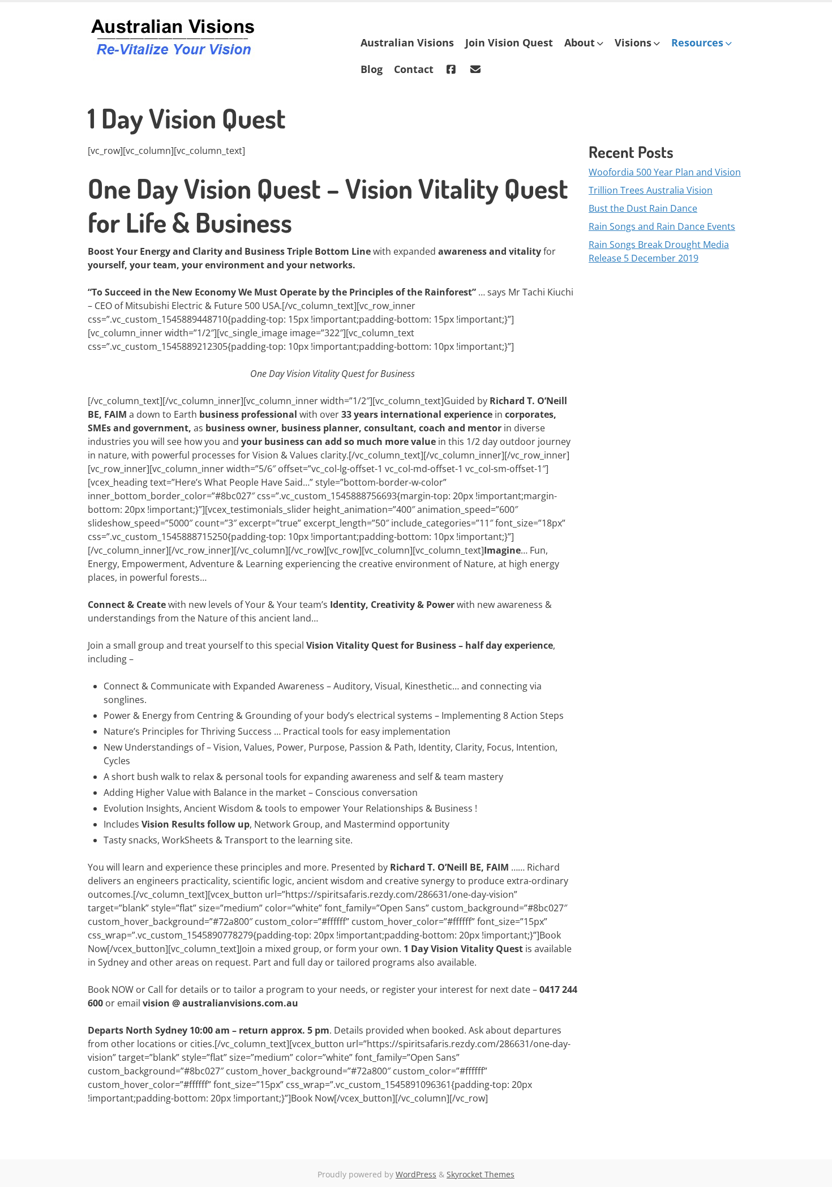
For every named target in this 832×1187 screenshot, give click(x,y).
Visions (633, 42)
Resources (697, 42)
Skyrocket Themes (480, 1174)
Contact (414, 69)
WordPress (416, 1174)
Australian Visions (407, 42)
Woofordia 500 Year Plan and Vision (665, 172)
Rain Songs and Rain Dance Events (662, 226)
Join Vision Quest (509, 42)
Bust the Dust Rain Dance (643, 208)
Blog (372, 69)
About (579, 42)
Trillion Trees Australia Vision (651, 190)
